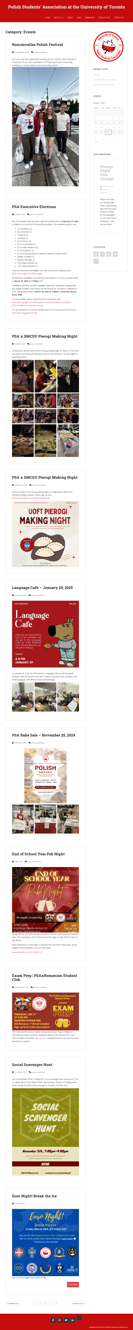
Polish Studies (104, 17)
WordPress (123, 1327)
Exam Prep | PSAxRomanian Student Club (44, 977)
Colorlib (107, 1327)
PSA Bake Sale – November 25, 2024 (43, 735)
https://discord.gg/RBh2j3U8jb (24, 313)
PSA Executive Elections (34, 206)
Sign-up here (40, 1038)
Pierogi (96, 74)
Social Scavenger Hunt (32, 1064)
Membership (89, 17)
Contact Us (119, 17)
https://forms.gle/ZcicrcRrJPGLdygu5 (27, 273)
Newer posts (13, 1303)
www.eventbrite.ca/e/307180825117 (27, 952)
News (79, 17)
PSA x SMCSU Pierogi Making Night (45, 336)
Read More (73, 1284)
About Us (58, 17)
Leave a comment (40, 52)
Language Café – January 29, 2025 (42, 587)
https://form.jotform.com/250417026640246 (30, 498)
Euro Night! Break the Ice (34, 1196)
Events (70, 17)
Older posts (77, 1303)
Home (47, 17)
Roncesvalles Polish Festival (37, 44)
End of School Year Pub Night (38, 854)
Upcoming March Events (104, 84)
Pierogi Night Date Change (105, 79)
